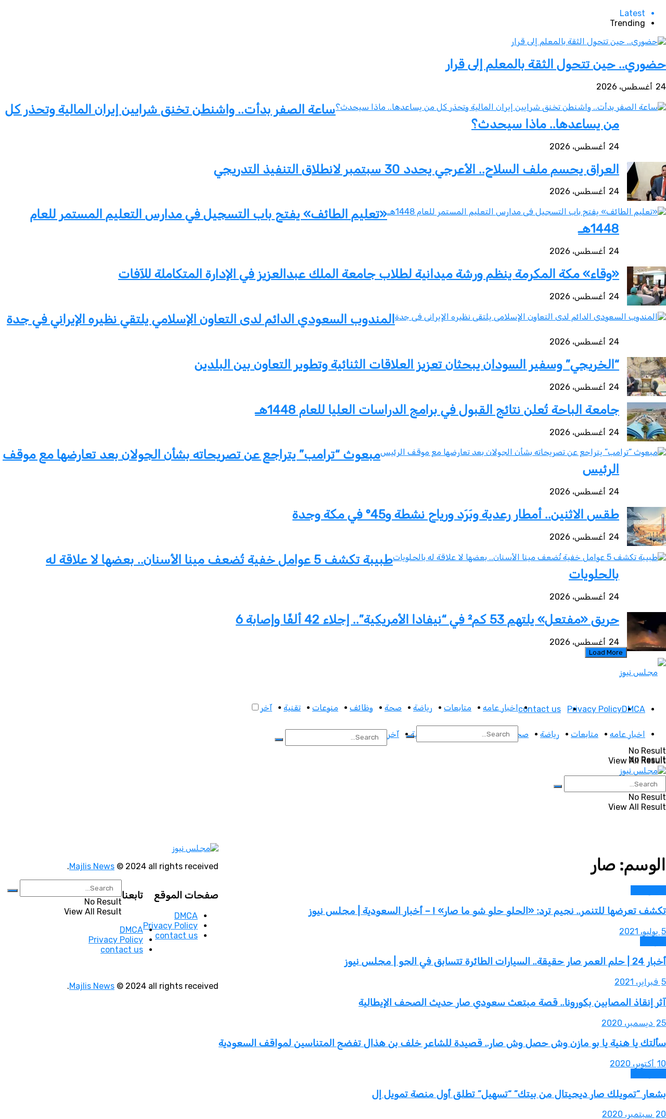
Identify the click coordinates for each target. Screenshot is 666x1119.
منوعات (325, 708)
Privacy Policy (594, 709)
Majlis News (91, 866)
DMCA (633, 709)
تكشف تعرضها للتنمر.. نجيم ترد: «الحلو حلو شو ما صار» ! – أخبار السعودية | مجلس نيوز (487, 911)
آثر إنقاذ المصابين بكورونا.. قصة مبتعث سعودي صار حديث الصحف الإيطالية (512, 1002)
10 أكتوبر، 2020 (638, 1064)
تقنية (292, 708)
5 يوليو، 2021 (642, 931)
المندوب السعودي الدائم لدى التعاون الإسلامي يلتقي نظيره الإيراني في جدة (201, 319)
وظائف (361, 708)
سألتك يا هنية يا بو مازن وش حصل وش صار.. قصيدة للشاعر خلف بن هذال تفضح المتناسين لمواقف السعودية (442, 1043)
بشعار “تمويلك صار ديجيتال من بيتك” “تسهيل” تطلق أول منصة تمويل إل (519, 1094)
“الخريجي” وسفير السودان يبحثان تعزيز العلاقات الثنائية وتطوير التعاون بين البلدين (407, 364)
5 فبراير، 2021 (640, 982)
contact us (539, 709)
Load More (606, 652)
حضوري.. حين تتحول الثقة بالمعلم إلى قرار (556, 64)
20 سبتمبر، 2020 (634, 1114)
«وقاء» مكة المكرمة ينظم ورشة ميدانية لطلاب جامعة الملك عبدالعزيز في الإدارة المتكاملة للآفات (368, 273)
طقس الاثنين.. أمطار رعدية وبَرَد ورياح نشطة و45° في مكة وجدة (455, 514)
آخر (266, 708)
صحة (393, 708)
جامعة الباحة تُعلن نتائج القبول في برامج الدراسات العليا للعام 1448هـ (437, 409)
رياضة (422, 708)
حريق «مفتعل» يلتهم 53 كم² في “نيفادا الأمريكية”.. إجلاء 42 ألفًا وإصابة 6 (427, 619)
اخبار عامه (500, 708)
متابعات (457, 708)
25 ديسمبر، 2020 (633, 1023)
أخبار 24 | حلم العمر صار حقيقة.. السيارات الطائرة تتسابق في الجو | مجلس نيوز (505, 961)
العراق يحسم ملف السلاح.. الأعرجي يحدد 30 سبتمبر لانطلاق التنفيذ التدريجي (416, 169)
